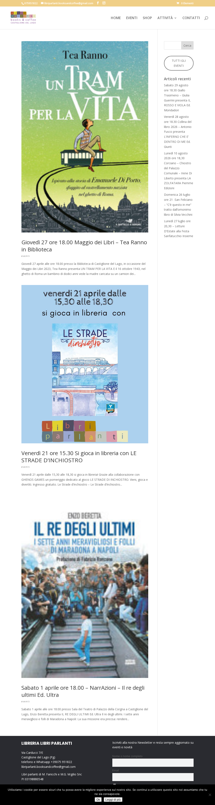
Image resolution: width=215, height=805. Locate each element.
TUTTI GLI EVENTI (179, 63)
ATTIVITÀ (165, 18)
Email (115, 770)
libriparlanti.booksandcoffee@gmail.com (48, 767)
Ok (98, 799)
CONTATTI (191, 18)
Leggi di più (113, 799)
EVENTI (131, 18)
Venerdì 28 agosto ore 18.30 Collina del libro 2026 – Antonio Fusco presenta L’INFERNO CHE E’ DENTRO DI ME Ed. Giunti (177, 132)
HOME (116, 18)
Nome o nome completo (127, 756)
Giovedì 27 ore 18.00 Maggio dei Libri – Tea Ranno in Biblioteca (84, 245)
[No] (210, 795)
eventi (25, 256)
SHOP (147, 18)
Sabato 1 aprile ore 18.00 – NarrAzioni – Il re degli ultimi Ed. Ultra (82, 691)
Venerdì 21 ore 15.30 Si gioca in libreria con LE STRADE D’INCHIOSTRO (78, 456)
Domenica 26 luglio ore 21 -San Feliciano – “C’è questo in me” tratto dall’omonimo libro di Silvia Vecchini (178, 205)
